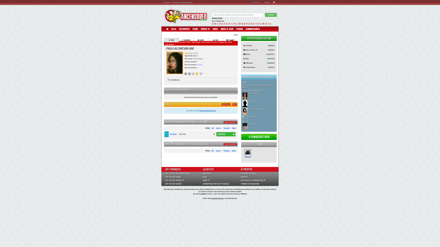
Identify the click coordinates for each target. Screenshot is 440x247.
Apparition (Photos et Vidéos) (216, 184)
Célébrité (207, 173)
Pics (216, 40)
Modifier (187, 40)
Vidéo (215, 29)
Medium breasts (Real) (262, 85)
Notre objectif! (256, 2)
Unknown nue (254, 101)
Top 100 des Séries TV (174, 180)
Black (244, 85)
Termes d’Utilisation (250, 184)
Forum (239, 29)
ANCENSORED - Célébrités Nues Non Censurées (186, 16)
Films (195, 29)
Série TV (206, 180)
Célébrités (184, 29)
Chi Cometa (173, 134)
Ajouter (221, 134)
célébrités (203, 194)
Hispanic (250, 85)
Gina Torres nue (254, 93)
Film (205, 177)
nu (219, 194)
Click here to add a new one (207, 111)
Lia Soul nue (253, 124)
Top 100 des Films (173, 177)
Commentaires (253, 29)
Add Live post (226, 104)
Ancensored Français (217, 198)
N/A (180, 134)
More (234, 104)
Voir (172, 40)
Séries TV (205, 29)
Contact (244, 177)
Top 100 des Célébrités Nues (177, 173)
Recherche (271, 15)
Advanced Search (217, 18)
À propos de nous (248, 173)
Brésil (200, 65)
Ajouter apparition (230, 122)
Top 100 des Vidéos (173, 184)
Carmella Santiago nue (257, 109)
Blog (173, 29)
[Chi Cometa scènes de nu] (167, 134)
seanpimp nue (254, 117)
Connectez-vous (176, 2)
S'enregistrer (259, 137)
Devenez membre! (188, 2)
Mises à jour (227, 29)
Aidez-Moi (267, 2)
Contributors (175, 80)
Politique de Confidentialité (253, 180)
